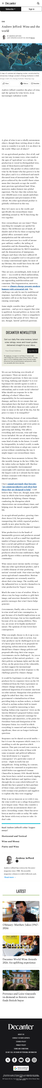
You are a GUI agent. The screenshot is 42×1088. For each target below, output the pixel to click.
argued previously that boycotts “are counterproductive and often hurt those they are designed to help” (19, 486)
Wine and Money (10, 841)
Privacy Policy (21, 1045)
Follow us (25, 83)
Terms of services (26, 356)
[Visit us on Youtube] (21, 1060)
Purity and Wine (10, 846)
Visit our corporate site (29, 1076)
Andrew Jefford (15, 36)
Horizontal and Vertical (14, 836)
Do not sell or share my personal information (21, 1052)
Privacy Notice (28, 358)
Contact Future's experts (21, 1038)
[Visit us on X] (7, 1060)
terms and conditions (21, 1048)
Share (7, 83)
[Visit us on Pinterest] (27, 1060)
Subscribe (10, 9)
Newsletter (36, 83)
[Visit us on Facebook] (14, 1060)
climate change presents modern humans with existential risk (21, 288)
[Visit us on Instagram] (34, 1060)
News (33, 38)
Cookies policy (21, 1041)
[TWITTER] (17, 861)
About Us (21, 1034)
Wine (3, 21)
